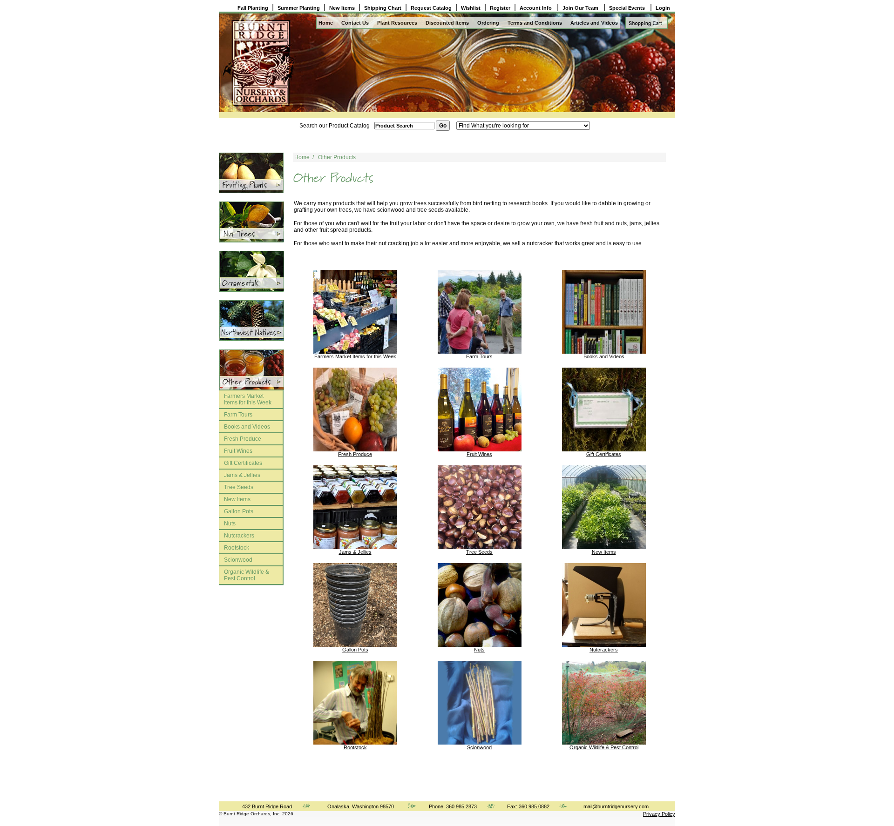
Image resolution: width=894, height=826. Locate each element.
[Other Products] (251, 173)
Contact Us (355, 23)
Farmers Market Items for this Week (247, 399)
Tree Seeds (238, 487)
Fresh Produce (242, 439)
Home (325, 23)
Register (500, 8)
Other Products (337, 157)
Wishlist (471, 8)
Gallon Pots (238, 511)
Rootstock (236, 547)
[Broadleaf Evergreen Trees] (251, 369)
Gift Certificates (243, 463)
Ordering (488, 23)
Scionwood (238, 560)
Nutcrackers (239, 535)
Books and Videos (247, 426)
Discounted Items (447, 23)
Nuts (230, 523)
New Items (342, 8)
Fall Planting (252, 8)
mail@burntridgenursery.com (616, 806)
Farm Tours (238, 414)
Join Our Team (581, 8)
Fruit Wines (238, 451)
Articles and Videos (594, 23)
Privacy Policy (659, 814)
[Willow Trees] (251, 320)
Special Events (627, 8)
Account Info (536, 8)
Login (663, 8)
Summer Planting (299, 8)
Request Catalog (431, 8)
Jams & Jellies (242, 475)
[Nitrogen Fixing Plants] (251, 221)
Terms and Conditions (535, 23)
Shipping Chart (382, 8)
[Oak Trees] (251, 271)
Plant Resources (397, 23)
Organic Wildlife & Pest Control (246, 575)
